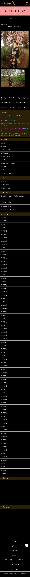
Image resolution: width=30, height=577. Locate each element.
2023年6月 (4, 264)
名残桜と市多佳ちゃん (15, 26)
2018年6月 (4, 406)
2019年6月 (4, 372)
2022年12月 (4, 274)
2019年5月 (4, 376)
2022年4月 (4, 288)
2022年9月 (4, 278)
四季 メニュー (5, 153)
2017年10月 (4, 426)
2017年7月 (4, 436)
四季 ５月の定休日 (15, 115)
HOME (3, 143)
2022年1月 (4, 291)
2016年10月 (4, 467)
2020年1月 (4, 352)
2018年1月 (4, 419)
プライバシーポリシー (7, 173)
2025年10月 (4, 227)
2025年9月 (4, 231)
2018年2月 (4, 416)
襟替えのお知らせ (6, 206)
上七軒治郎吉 (15, 569)
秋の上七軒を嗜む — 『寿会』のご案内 (12, 196)
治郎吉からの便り (6, 188)
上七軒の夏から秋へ (7, 202)
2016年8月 (4, 470)
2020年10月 (4, 325)
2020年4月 (4, 342)
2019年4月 (4, 379)
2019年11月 (4, 355)
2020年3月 (4, 345)
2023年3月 (4, 271)
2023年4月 (4, 268)
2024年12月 (4, 247)
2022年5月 (4, 285)
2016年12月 (4, 460)
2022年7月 (4, 281)
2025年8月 (4, 234)
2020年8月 (4, 332)
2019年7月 (4, 369)
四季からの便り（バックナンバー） (11, 163)
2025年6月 (4, 241)
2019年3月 (4, 382)
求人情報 (3, 166)
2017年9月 (4, 429)
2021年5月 (4, 305)
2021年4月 (4, 308)
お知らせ (3, 181)
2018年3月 (4, 413)
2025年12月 (4, 224)
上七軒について (5, 149)
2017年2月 (4, 453)
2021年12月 (4, 295)
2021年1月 (4, 315)
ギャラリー (4, 160)
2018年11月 (4, 392)
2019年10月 (4, 359)
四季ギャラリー (15, 564)
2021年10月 (4, 301)
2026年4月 (4, 220)
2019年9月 (4, 362)
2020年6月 (4, 338)
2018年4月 (4, 409)
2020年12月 (4, 318)
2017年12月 (4, 423)
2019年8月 (4, 365)
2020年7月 (4, 335)
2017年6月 (4, 440)
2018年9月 (4, 399)
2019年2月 (4, 386)
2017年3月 (4, 450)
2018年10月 (4, 396)
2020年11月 (4, 322)
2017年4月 (4, 446)
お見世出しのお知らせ (7, 209)
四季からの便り (5, 184)
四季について (15, 550)
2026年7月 (4, 217)
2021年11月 (4, 298)
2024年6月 (4, 254)
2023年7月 (4, 261)
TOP (2, 18)
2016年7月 (4, 473)
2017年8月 (4, 433)
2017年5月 (4, 443)
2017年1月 (4, 456)
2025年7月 (4, 237)
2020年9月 (4, 328)
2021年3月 (4, 312)
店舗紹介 (3, 146)
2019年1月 (4, 389)
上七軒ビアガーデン (7, 199)
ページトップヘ (26, 546)
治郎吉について (5, 156)
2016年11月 (4, 463)
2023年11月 (4, 258)
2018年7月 (4, 403)
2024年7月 (4, 251)
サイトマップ (5, 170)
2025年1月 (4, 244)
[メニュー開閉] (27, 2)
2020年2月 (4, 349)
